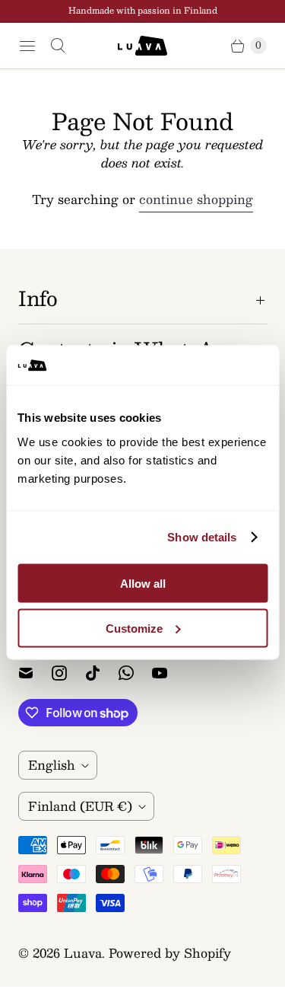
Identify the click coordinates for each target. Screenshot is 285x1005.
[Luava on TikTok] (102, 673)
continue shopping (196, 199)
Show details (201, 537)
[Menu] (27, 45)
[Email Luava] (35, 673)
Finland (80, 806)
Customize (134, 627)
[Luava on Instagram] (68, 673)
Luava (83, 953)
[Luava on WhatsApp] (135, 673)
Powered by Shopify (170, 953)
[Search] (58, 45)
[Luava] (142, 46)
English (51, 765)
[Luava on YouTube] (168, 673)
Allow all (143, 582)
